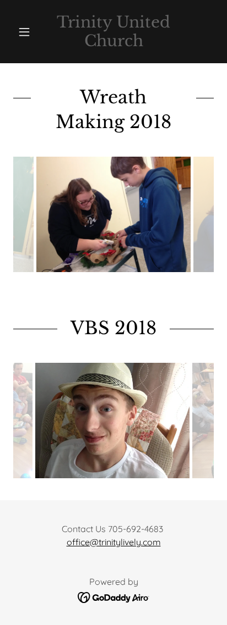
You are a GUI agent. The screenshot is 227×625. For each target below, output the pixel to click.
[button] (28, 32)
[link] (114, 31)
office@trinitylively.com (114, 541)
